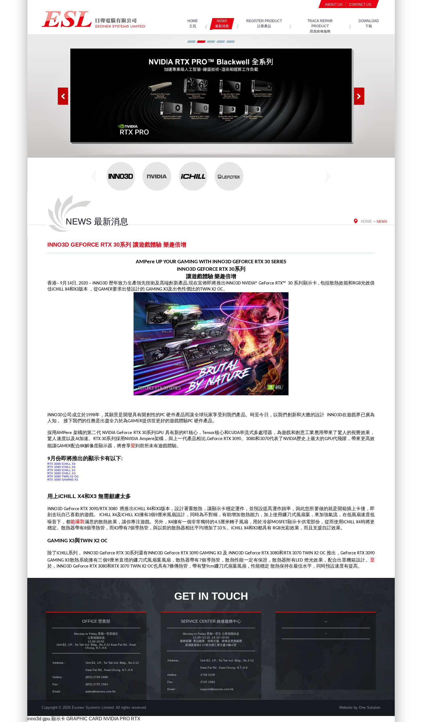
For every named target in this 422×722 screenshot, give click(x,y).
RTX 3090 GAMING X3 (62, 479)
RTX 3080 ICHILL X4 (61, 467)
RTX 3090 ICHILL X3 (61, 470)
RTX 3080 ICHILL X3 (61, 473)
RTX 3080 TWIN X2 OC (63, 476)
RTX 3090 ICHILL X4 (61, 463)
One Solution (369, 707)
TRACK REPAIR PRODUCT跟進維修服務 (320, 26)
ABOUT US (333, 5)
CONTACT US (360, 5)
